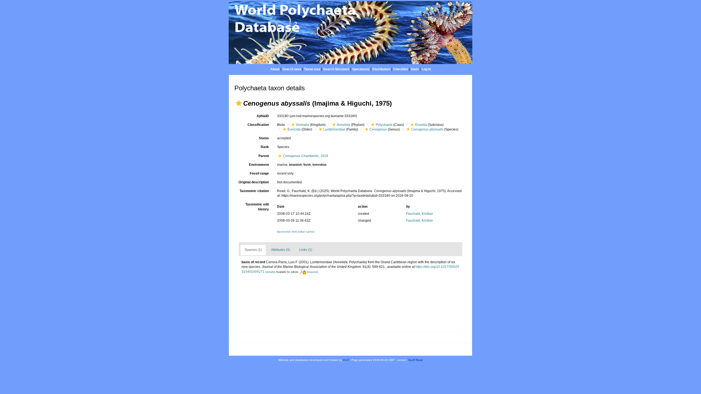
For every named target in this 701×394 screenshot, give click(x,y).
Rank (265, 147)
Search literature (336, 69)
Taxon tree (312, 69)
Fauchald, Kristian (419, 214)
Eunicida (294, 129)
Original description (254, 182)
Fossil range (259, 173)
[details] (270, 271)
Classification (258, 125)
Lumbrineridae (334, 129)
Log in (426, 69)
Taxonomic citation (254, 191)
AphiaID (263, 116)
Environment (259, 165)
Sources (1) (253, 250)
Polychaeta (384, 125)
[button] (238, 103)
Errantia (421, 125)
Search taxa (291, 69)
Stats (415, 69)
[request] (312, 271)
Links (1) (305, 250)
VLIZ (346, 359)
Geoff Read (415, 359)
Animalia (302, 125)
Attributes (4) (280, 250)
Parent (263, 156)
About (275, 69)
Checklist (400, 69)
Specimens (361, 69)
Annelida (343, 125)
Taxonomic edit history (257, 206)
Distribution (381, 69)
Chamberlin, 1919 (305, 156)
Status (264, 138)
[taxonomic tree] (287, 231)
